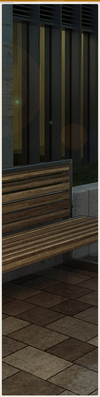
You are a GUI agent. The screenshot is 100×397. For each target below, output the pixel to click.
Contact (98, 2)
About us (95, 2)
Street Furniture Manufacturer (7, 2)
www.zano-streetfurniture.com (59, 0)
